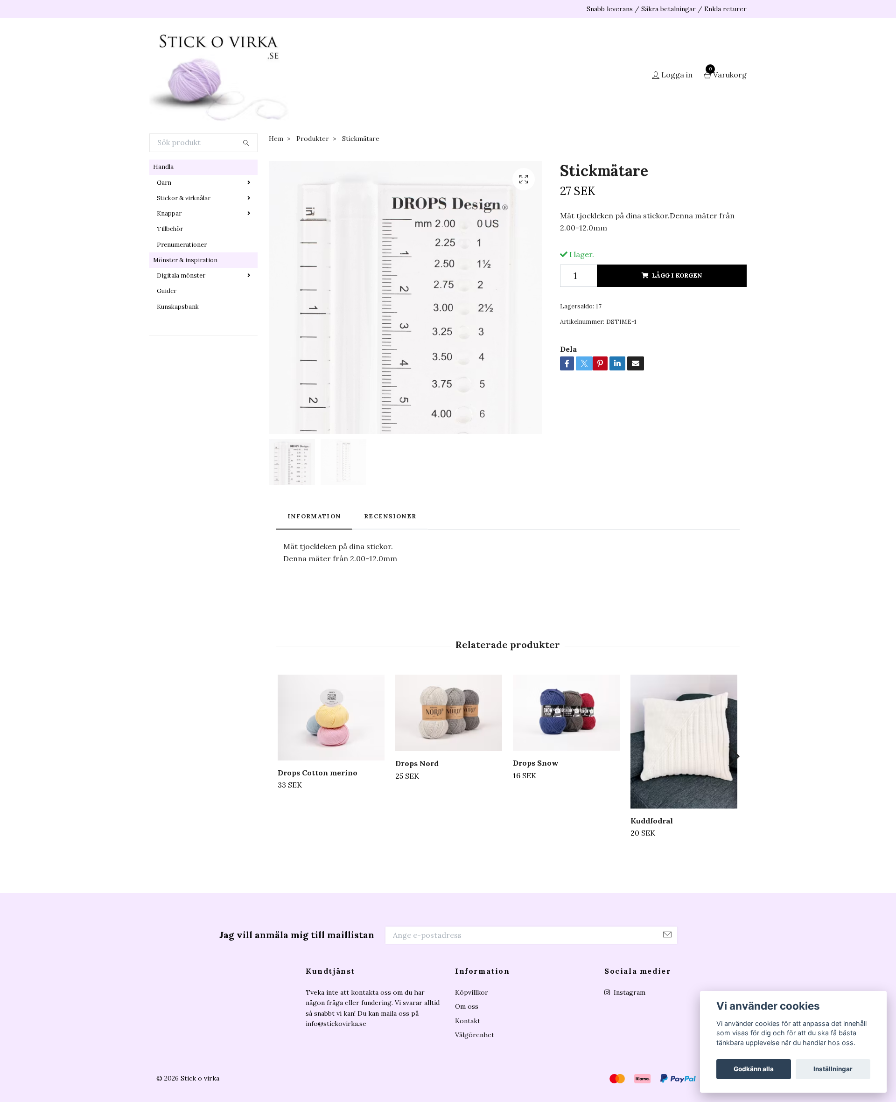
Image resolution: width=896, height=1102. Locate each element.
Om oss (466, 1006)
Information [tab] (314, 516)
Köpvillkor (471, 992)
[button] (733, 756)
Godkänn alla (754, 1069)
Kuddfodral (651, 820)
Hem (276, 138)
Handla (163, 167)
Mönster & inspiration (185, 260)
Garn (164, 183)
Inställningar (833, 1069)
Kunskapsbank (178, 307)
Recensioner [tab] (390, 516)
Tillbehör (170, 229)
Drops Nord (417, 763)
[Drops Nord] (448, 713)
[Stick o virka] (219, 75)
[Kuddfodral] (683, 741)
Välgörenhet (474, 1035)
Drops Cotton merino (317, 772)
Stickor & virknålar (183, 198)
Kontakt (467, 1021)
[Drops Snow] (566, 713)
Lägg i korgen (677, 275)
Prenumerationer (182, 245)
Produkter (312, 138)
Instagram (628, 992)
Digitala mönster (181, 275)
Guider (166, 291)
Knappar (169, 213)
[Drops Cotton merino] (331, 717)
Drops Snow (536, 762)
